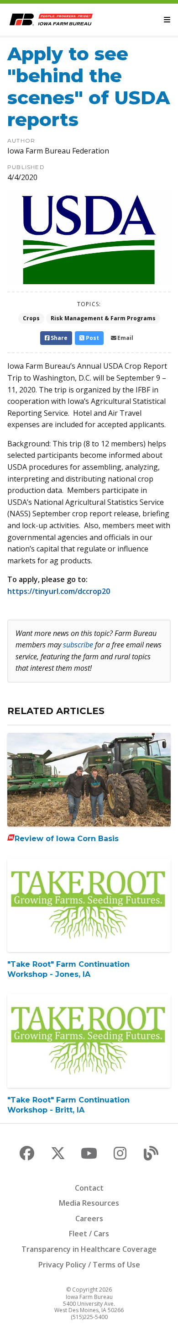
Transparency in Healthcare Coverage (89, 1249)
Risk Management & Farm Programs (103, 318)
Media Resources (89, 1203)
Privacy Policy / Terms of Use (89, 1265)
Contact (89, 1188)
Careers (89, 1218)
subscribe (78, 645)
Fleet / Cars (89, 1234)
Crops (31, 318)
